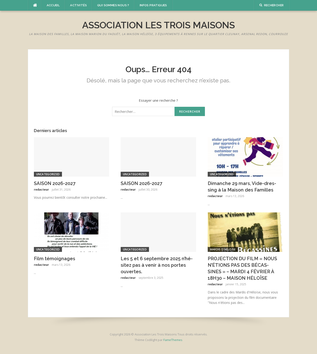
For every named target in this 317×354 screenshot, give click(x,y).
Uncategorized (48, 174)
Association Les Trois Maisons (158, 24)
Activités (78, 5)
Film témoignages (54, 258)
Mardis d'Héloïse (223, 249)
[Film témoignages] (71, 231)
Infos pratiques (153, 5)
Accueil (53, 5)
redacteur (41, 190)
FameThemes (172, 340)
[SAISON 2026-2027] (71, 156)
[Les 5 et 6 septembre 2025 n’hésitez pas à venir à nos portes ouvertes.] (158, 231)
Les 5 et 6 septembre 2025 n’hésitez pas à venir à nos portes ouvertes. (157, 265)
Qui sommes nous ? (113, 5)
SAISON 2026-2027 (54, 183)
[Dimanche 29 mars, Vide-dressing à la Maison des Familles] (245, 156)
